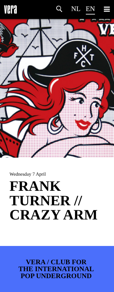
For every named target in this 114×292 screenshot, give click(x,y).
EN (90, 9)
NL (75, 9)
